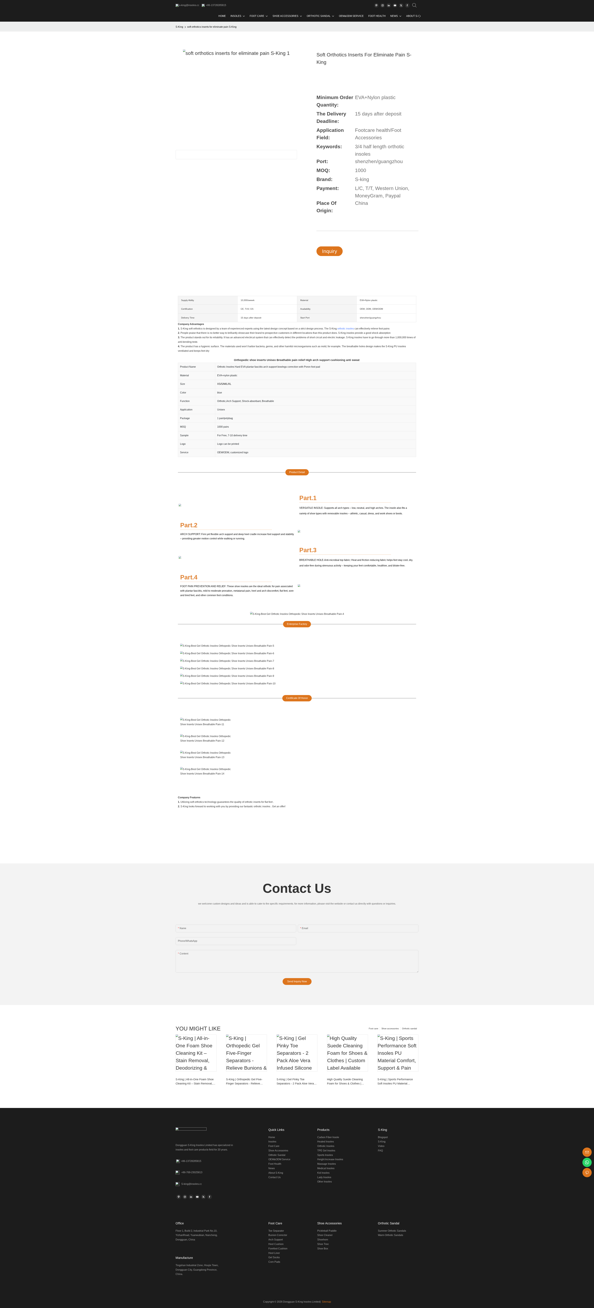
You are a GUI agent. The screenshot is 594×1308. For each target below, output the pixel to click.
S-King (179, 27)
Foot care (373, 1028)
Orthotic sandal (409, 1028)
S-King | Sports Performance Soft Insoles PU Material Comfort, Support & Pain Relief (396, 1082)
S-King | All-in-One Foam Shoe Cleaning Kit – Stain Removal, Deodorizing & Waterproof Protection (195, 1082)
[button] (420, 16)
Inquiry (329, 251)
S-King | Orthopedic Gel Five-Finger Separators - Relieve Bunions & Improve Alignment (244, 1082)
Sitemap (326, 1301)
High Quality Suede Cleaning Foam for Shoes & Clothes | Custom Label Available (345, 1082)
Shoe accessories (390, 1028)
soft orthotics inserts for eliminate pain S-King (212, 27)
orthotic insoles (345, 328)
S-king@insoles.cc (191, 1184)
